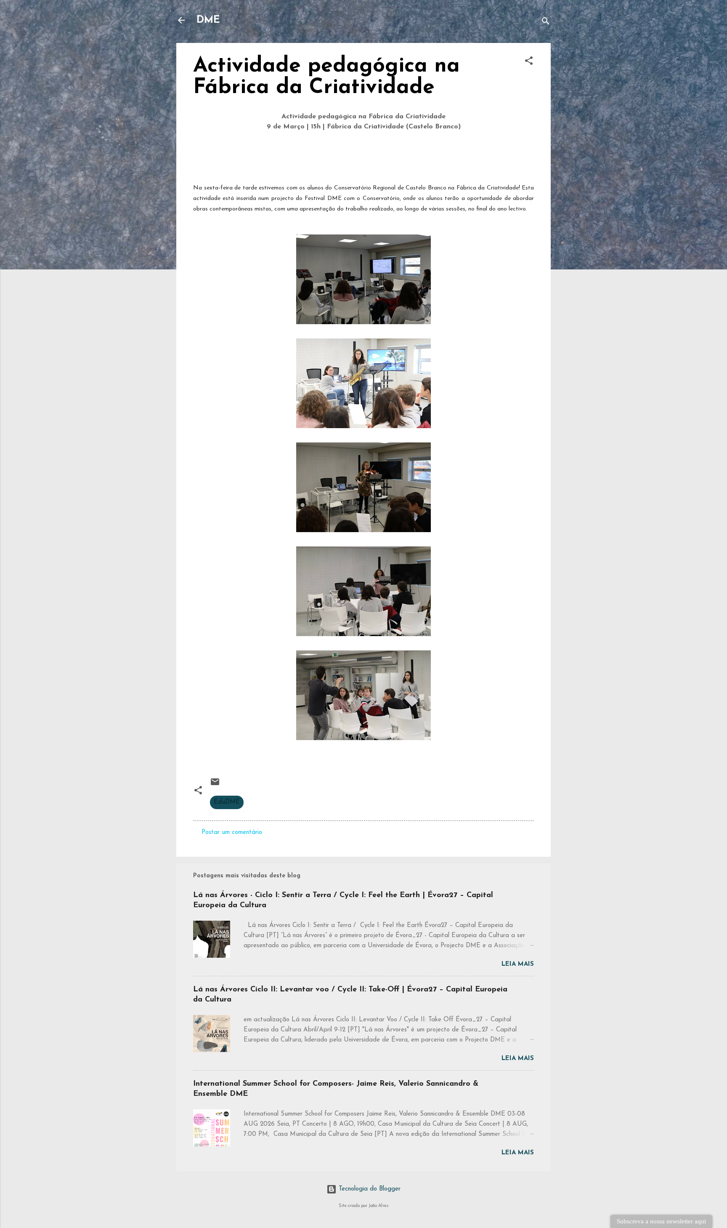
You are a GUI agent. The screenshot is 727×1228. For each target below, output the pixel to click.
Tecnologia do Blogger (369, 1189)
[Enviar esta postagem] (215, 785)
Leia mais (517, 964)
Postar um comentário (232, 832)
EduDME (227, 802)
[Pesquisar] (546, 23)
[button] (529, 62)
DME (208, 20)
